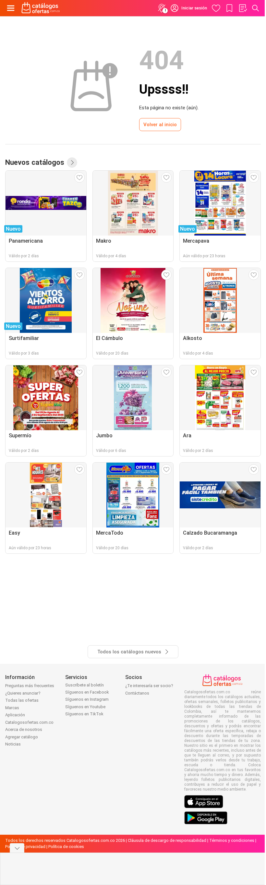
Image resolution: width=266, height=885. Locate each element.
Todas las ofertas (22, 700)
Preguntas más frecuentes (29, 685)
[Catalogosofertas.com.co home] (40, 8)
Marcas (12, 707)
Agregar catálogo (21, 736)
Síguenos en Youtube (85, 706)
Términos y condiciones (231, 840)
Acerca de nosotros (23, 729)
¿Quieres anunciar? (23, 693)
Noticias (13, 744)
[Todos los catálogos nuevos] (72, 162)
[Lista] (242, 8)
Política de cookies (66, 846)
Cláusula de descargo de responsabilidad (167, 840)
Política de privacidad (25, 846)
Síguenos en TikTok (84, 713)
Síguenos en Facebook (87, 692)
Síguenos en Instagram (87, 699)
